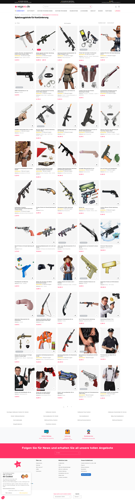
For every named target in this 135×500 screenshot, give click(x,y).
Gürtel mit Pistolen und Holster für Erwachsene (66, 91)
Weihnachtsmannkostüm (84, 420)
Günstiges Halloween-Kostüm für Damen (18, 412)
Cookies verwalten (63, 477)
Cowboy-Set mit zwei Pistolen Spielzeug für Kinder (86, 91)
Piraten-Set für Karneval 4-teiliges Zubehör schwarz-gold (23, 356)
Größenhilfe (61, 463)
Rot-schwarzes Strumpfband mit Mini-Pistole (88, 356)
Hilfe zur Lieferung (63, 469)
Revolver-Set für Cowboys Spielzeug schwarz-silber (45, 130)
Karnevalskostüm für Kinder (50, 416)
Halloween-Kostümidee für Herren (117, 412)
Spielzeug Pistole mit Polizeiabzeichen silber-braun (88, 393)
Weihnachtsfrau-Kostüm (50, 420)
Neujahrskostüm (17, 424)
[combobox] (67, 6)
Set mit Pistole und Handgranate (108, 168)
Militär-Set (81, 207)
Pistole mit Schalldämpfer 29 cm (23, 392)
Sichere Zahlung (62, 471)
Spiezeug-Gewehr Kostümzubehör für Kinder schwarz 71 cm (67, 54)
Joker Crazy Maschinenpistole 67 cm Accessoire (67, 247)
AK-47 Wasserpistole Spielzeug (87, 319)
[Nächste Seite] (71, 406)
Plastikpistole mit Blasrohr (21, 281)
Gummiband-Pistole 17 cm (106, 319)
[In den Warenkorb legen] (32, 49)
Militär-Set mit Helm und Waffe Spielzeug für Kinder (44, 282)
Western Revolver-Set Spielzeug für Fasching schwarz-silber (109, 130)
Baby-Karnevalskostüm (117, 416)
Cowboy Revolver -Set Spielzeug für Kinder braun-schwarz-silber (24, 54)
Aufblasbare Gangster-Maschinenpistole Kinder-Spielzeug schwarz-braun (23, 208)
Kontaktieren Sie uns (64, 473)
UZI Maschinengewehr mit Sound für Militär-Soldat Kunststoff (88, 130)
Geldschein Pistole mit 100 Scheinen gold (109, 282)
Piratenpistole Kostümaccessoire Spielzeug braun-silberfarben (108, 91)
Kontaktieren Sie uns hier (88, 438)
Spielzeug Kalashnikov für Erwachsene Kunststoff (67, 356)
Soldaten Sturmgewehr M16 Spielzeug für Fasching (67, 130)
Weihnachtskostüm (117, 420)
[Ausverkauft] (96, 49)
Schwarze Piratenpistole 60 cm (65, 319)
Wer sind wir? (39, 467)
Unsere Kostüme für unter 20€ (88, 463)
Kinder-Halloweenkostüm (17, 416)
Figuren (83, 465)
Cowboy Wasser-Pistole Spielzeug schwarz (109, 208)
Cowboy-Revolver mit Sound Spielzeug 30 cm (110, 54)
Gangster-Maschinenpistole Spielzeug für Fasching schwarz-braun (67, 169)
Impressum (38, 471)
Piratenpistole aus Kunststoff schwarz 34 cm (88, 247)
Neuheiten (83, 469)
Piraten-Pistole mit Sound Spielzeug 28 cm (46, 208)
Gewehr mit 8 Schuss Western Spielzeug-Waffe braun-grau (43, 320)
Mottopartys (84, 471)
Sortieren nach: (102, 22)
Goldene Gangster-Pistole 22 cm (87, 281)
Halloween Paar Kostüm (84, 412)
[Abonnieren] (78, 453)
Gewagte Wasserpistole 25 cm (86, 168)
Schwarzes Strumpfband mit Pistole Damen (24, 169)
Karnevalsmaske (17, 420)
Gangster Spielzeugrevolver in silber (24, 129)
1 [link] (63, 406)
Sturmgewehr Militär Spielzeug (65, 207)
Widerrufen (61, 475)
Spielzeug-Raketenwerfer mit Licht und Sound (46, 247)
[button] (20, 11)
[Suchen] (90, 6)
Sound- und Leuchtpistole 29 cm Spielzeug (66, 393)
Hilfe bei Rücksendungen (64, 467)
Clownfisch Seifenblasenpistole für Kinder (45, 356)
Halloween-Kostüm (51, 412)
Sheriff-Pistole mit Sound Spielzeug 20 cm (24, 247)
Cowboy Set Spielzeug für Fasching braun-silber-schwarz (45, 91)
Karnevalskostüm (84, 416)
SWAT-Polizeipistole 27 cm (21, 90)
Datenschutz (39, 463)
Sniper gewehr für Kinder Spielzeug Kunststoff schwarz (45, 54)
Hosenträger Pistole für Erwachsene (109, 392)
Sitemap (38, 465)
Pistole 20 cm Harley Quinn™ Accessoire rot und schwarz (43, 393)
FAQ (60, 465)
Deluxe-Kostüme (85, 467)
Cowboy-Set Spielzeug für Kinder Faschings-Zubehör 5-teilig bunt (44, 169)
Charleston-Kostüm (51, 424)
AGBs (37, 469)
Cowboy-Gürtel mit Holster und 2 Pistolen (66, 282)
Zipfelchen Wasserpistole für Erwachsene (22, 320)
